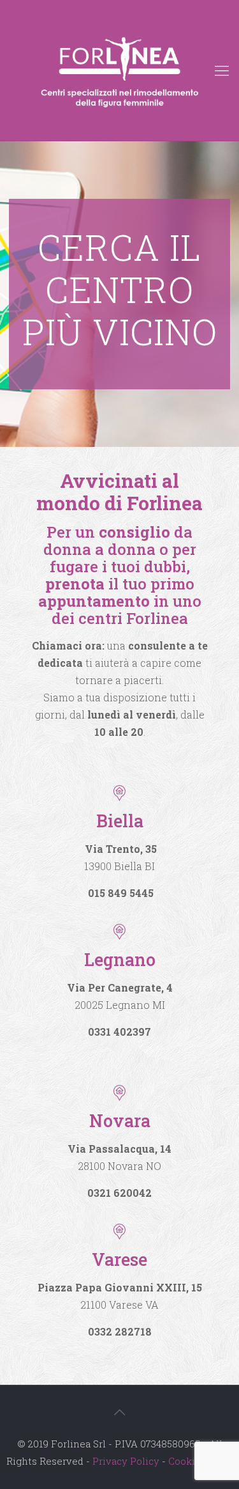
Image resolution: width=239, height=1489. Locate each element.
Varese (119, 1259)
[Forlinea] (119, 70)
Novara (119, 1120)
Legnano (120, 959)
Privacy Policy (125, 1460)
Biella (119, 820)
